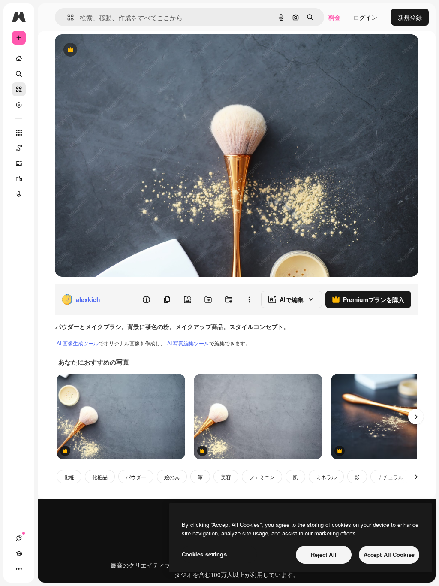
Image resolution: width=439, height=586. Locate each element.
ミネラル (326, 476)
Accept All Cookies (389, 554)
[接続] (19, 538)
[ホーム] (19, 58)
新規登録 (410, 17)
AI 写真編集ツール (188, 343)
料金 (334, 17)
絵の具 (172, 476)
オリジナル (114, 50)
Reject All (324, 554)
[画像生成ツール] (19, 163)
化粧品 (100, 476)
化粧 (69, 476)
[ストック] (19, 89)
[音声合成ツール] (19, 194)
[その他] (19, 569)
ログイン (365, 17)
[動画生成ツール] (19, 179)
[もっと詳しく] (19, 105)
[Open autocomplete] (67, 17)
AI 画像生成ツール (78, 343)
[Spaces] (19, 148)
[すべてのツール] (19, 132)
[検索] (19, 74)
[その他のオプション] (249, 299)
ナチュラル (390, 476)
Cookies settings (204, 554)
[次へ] (416, 416)
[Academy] (19, 553)
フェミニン (262, 476)
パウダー (136, 476)
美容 (226, 476)
